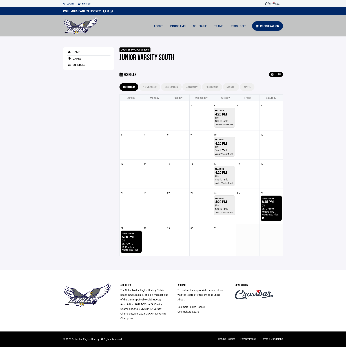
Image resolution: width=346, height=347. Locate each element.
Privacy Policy (248, 339)
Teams (218, 26)
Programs (177, 26)
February (212, 87)
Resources (238, 26)
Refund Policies (226, 339)
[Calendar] (272, 74)
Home (76, 52)
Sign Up (86, 3)
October (129, 87)
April (247, 87)
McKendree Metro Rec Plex (270, 213)
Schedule (200, 26)
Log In (70, 3)
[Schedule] (279, 74)
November (150, 87)
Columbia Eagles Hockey (82, 11)
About (158, 26)
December (171, 87)
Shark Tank (221, 121)
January (192, 87)
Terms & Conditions (272, 339)
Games (76, 58)
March (231, 87)
